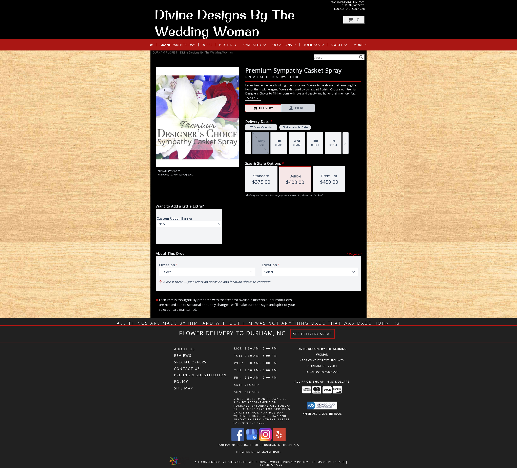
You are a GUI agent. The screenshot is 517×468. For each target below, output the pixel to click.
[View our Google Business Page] (251, 440)
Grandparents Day (177, 45)
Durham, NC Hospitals (281, 445)
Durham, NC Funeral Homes (239, 445)
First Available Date (295, 127)
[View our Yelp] (279, 440)
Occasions (282, 45)
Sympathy (252, 45)
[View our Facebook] (237, 440)
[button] (354, 20)
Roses (207, 45)
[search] (361, 57)
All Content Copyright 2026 (218, 462)
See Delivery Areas (312, 334)
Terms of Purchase (328, 462)
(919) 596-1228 (355, 9)
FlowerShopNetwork (261, 462)
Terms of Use (271, 464)
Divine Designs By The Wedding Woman (224, 22)
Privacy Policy (295, 462)
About (337, 45)
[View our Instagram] (265, 440)
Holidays (311, 45)
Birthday (227, 45)
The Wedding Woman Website (258, 452)
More (358, 45)
